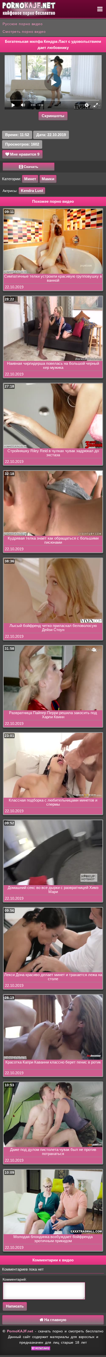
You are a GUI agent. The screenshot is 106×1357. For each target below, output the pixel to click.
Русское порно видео (23, 24)
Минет (30, 179)
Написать (15, 1306)
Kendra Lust (32, 190)
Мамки (48, 179)
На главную (54, 1320)
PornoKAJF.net (20, 1331)
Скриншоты (53, 116)
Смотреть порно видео (24, 31)
